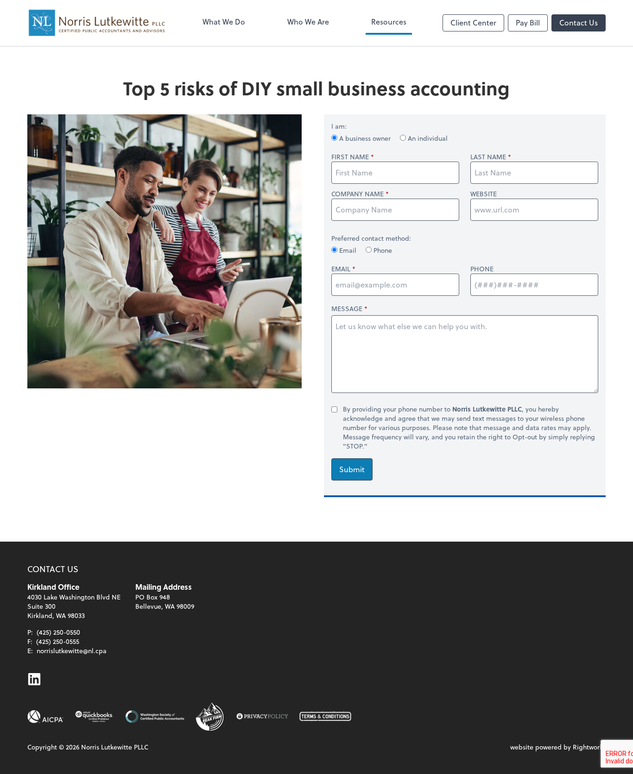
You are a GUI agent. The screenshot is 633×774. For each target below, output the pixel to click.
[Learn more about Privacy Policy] (262, 716)
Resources (388, 21)
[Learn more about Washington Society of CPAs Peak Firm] (210, 716)
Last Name (488, 157)
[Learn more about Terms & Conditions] (325, 716)
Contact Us (578, 22)
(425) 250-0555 (57, 641)
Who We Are (308, 21)
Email (347, 250)
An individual (427, 138)
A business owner (364, 138)
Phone (382, 250)
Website (483, 194)
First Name (350, 157)
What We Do (224, 21)
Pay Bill (528, 22)
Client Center (473, 22)
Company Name (357, 194)
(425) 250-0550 (58, 632)
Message (346, 308)
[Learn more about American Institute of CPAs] (45, 716)
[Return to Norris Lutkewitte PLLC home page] (96, 22)
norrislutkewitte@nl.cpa (72, 650)
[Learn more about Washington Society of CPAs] (154, 716)
